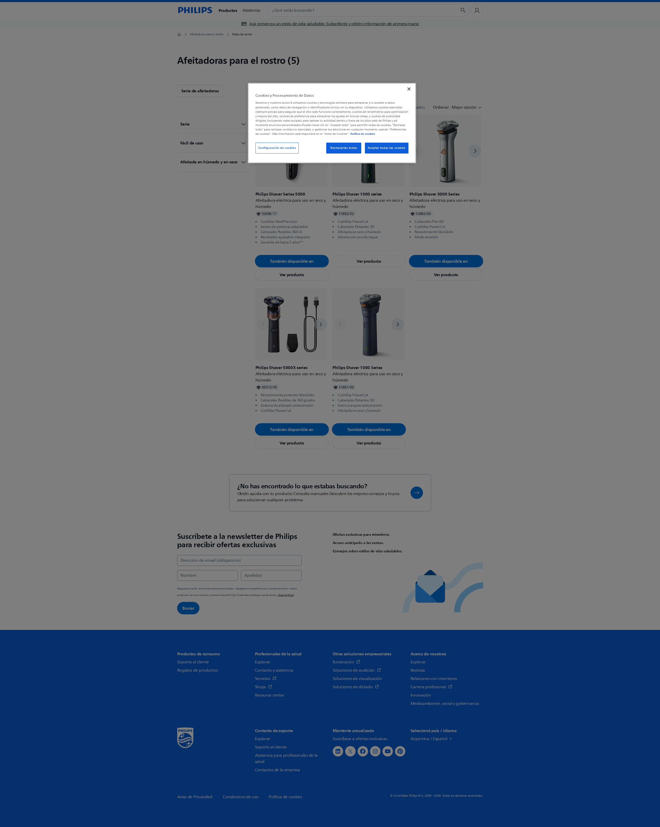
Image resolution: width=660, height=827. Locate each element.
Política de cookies (362, 133)
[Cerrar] (409, 89)
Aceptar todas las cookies (386, 147)
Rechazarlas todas (343, 147)
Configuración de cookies (277, 147)
